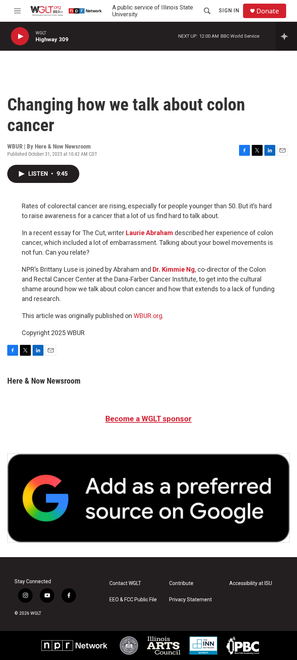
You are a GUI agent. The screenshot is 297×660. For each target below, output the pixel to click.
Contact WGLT (125, 583)
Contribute (181, 583)
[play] (20, 36)
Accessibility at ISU (250, 583)
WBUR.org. (149, 315)
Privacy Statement (190, 599)
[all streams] (286, 36)
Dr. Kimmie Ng (173, 269)
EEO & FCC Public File (133, 599)
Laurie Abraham (149, 233)
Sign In (229, 10)
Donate (267, 11)
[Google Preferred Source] (148, 498)
